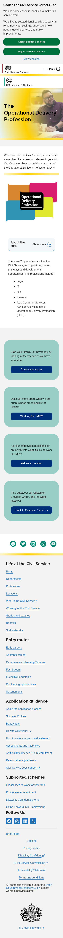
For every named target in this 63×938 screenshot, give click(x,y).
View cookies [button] (31, 59)
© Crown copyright (30, 927)
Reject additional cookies (31, 51)
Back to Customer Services (31, 510)
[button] (58, 69)
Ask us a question (31, 463)
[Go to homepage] (15, 69)
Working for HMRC (31, 416)
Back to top (12, 833)
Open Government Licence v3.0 (29, 886)
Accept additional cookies (31, 41)
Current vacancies (31, 369)
